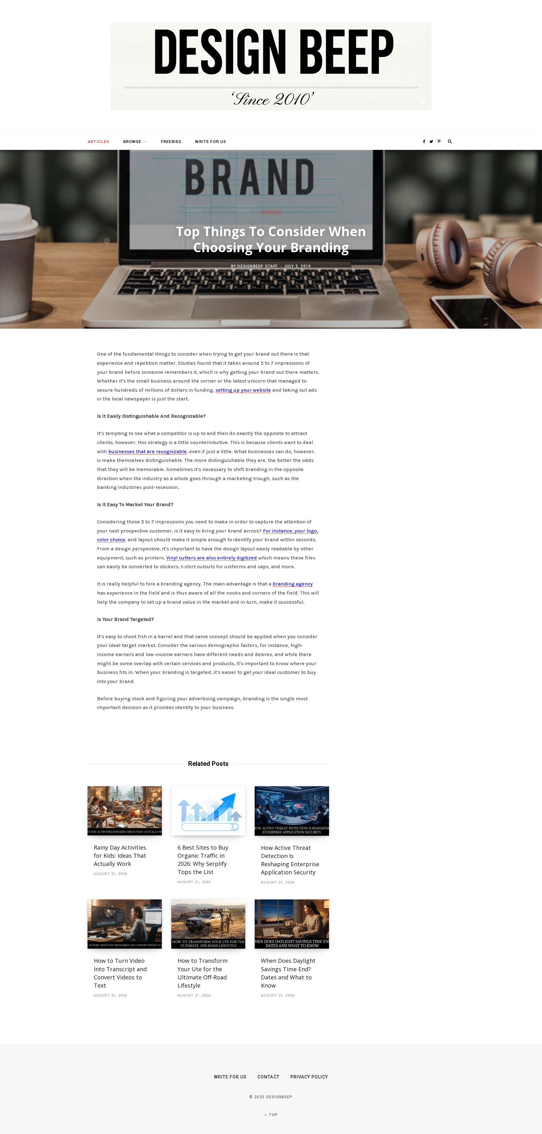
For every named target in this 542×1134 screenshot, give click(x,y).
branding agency (293, 584)
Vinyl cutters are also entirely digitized (211, 558)
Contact (268, 1076)
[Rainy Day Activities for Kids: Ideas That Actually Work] (125, 810)
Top (273, 1115)
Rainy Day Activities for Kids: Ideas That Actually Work (120, 855)
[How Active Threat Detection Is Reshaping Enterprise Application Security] (292, 811)
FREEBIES (171, 141)
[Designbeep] (271, 67)
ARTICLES (98, 141)
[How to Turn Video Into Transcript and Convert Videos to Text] (125, 924)
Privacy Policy (309, 1076)
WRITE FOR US (210, 141)
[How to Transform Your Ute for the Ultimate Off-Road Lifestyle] (208, 924)
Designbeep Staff (257, 266)
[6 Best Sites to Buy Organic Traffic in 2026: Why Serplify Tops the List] (208, 810)
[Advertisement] (395, 446)
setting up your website (243, 390)
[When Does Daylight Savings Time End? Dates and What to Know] (292, 924)
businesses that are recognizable (147, 451)
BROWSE (132, 141)
